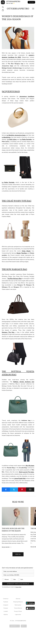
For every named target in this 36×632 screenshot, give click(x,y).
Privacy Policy (18, 587)
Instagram (5, 605)
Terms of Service (18, 608)
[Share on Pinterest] (22, 490)
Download (31, 2)
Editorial (6, 614)
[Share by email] (30, 490)
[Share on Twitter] (14, 490)
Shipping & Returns (18, 602)
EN (22, 625)
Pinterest (6, 608)
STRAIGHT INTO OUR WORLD (18, 584)
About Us (18, 598)
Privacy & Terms (18, 611)
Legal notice (18, 614)
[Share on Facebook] (6, 490)
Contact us (5, 598)
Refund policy (18, 605)
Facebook (5, 602)
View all (18, 554)
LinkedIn (6, 611)
